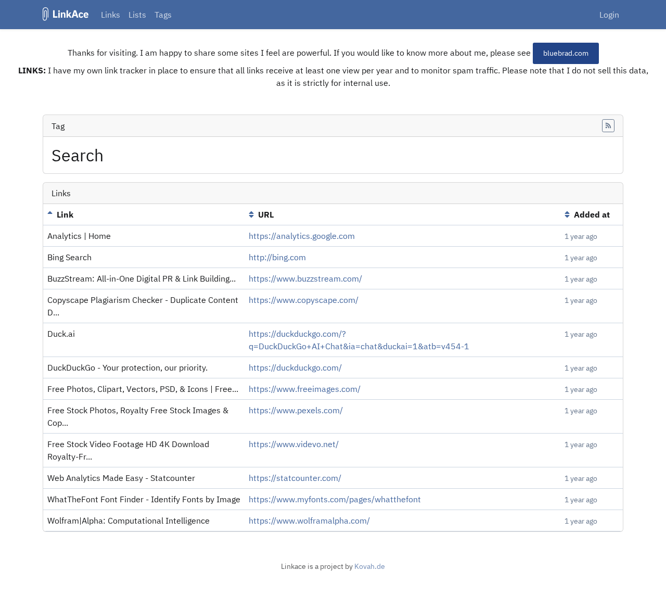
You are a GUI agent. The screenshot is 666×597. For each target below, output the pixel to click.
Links (110, 14)
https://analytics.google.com (302, 236)
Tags (163, 14)
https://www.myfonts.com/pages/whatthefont (335, 499)
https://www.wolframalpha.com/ (309, 520)
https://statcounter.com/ (295, 478)
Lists (137, 14)
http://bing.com (277, 257)
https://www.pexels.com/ (296, 410)
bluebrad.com (565, 53)
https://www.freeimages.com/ (305, 389)
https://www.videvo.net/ (294, 444)
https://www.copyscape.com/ (303, 300)
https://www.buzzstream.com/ (305, 278)
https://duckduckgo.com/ (295, 367)
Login (609, 14)
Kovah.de (369, 566)
